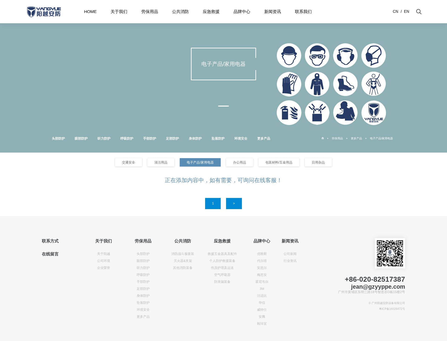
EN (406, 11)
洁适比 (262, 296)
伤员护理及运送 (222, 268)
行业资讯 (290, 261)
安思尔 (262, 268)
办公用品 (239, 162)
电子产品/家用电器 (381, 138)
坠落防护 (218, 138)
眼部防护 (81, 138)
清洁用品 (160, 162)
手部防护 (149, 138)
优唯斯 (262, 254)
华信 (262, 302)
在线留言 (50, 254)
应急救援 (211, 11)
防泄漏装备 (222, 282)
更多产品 (263, 138)
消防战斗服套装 (182, 254)
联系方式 (50, 241)
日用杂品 (318, 162)
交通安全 (128, 162)
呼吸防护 (126, 138)
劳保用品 (149, 11)
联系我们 (303, 11)
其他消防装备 (183, 268)
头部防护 (58, 138)
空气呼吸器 (222, 275)
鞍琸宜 (262, 323)
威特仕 (262, 309)
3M (262, 289)
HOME (90, 11)
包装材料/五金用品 (278, 162)
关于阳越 (103, 254)
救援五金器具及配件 (222, 254)
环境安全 (240, 138)
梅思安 (262, 275)
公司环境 (103, 261)
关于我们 (119, 11)
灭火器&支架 (183, 261)
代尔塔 (262, 261)
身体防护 (195, 138)
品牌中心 (242, 11)
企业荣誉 (103, 268)
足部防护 (172, 138)
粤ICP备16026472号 (392, 309)
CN (395, 11)
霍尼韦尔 (261, 282)
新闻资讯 (272, 11)
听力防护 (104, 138)
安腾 (262, 316)
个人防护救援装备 (222, 261)
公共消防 (180, 11)
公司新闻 (290, 254)
